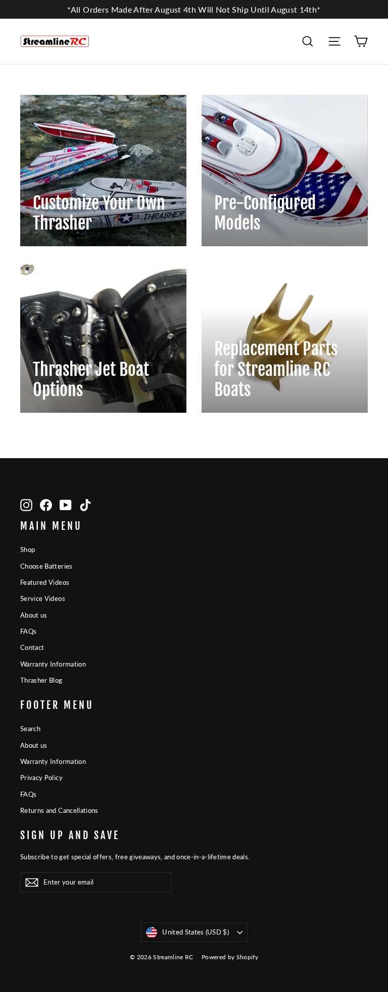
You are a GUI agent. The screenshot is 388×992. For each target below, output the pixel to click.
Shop (27, 549)
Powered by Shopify (230, 957)
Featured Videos (44, 582)
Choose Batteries (46, 566)
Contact (32, 647)
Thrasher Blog (41, 680)
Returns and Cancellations (59, 810)
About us (33, 615)
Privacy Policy (41, 778)
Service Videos (42, 598)
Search (30, 729)
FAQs (28, 631)
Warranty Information (53, 664)
